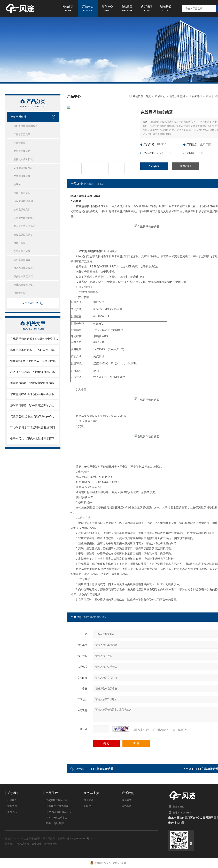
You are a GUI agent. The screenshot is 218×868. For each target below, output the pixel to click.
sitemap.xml (50, 843)
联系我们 (165, 8)
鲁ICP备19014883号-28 (80, 838)
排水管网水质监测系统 (25, 126)
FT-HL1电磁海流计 (55, 823)
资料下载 (12, 811)
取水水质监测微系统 (24, 226)
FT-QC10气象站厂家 (56, 800)
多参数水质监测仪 (23, 276)
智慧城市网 (23, 843)
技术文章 (88, 800)
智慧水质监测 (18, 116)
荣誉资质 (12, 806)
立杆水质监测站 (22, 151)
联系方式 (126, 800)
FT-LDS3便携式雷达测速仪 (58, 817)
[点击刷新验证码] (120, 729)
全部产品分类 (30, 303)
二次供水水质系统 (23, 217)
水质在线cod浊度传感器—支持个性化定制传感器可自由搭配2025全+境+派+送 (34, 361)
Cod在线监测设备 (23, 167)
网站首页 (68, 8)
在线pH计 (19, 184)
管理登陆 (36, 843)
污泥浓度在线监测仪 (24, 201)
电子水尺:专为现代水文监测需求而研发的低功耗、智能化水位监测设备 (34, 438)
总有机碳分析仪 (22, 251)
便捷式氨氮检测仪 (23, 284)
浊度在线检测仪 (22, 209)
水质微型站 (20, 293)
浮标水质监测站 (22, 134)
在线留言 (126, 8)
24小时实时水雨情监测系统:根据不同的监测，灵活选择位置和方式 (34, 427)
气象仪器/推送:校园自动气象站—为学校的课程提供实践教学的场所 (34, 416)
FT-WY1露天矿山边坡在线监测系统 (58, 811)
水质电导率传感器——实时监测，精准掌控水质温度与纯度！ (34, 349)
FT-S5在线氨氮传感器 (100, 768)
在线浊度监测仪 (22, 176)
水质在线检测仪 (22, 192)
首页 (148, 96)
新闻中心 (107, 8)
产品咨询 (154, 166)
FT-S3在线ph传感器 (206, 768)
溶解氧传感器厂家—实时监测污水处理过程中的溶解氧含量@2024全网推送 (34, 405)
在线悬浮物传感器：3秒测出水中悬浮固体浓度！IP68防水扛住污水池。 (34, 338)
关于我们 (146, 8)
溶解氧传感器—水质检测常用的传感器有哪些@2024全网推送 (34, 383)
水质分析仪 (20, 243)
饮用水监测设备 (22, 259)
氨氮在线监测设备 (23, 234)
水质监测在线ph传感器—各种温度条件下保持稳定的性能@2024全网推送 (34, 394)
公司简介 (12, 800)
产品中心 (88, 8)
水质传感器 (20, 142)
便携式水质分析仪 (23, 159)
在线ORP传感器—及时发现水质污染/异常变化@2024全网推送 (34, 372)
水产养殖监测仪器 (23, 268)
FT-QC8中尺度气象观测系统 (58, 806)
